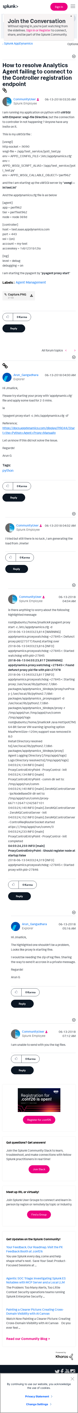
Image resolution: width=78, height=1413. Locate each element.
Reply (13, 328)
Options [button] (71, 44)
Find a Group (39, 1214)
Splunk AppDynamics (18, 43)
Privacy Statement (37, 1396)
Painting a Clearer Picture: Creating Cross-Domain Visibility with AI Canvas (35, 1312)
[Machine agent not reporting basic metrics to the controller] (67, 350)
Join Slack (39, 1169)
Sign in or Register (38, 30)
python (7, 470)
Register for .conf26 (39, 1119)
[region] (39, 1393)
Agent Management (31, 282)
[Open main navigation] (73, 6)
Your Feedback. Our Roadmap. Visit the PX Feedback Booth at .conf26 (34, 1249)
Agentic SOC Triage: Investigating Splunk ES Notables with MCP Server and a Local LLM (36, 1280)
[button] (73, 56)
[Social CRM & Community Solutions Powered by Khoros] (64, 1355)
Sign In (59, 6)
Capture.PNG (17, 294)
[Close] (72, 1379)
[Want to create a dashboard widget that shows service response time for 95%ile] (74, 350)
